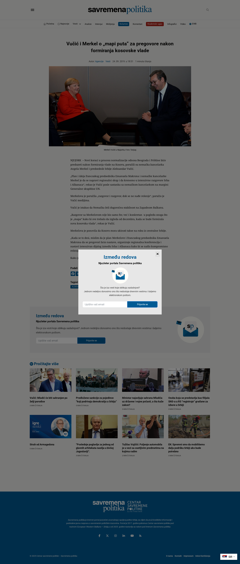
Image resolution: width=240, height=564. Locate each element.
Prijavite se (142, 304)
